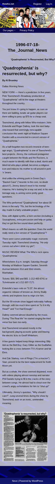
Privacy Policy (27, 30)
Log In (49, 4)
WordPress (37, 481)
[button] (14, 30)
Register (37, 4)
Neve (14, 481)
